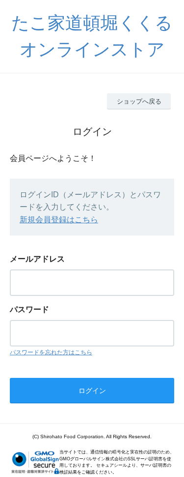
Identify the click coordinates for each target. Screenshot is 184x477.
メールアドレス (37, 259)
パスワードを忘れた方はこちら (51, 352)
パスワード (29, 309)
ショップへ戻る (139, 101)
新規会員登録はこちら (59, 219)
